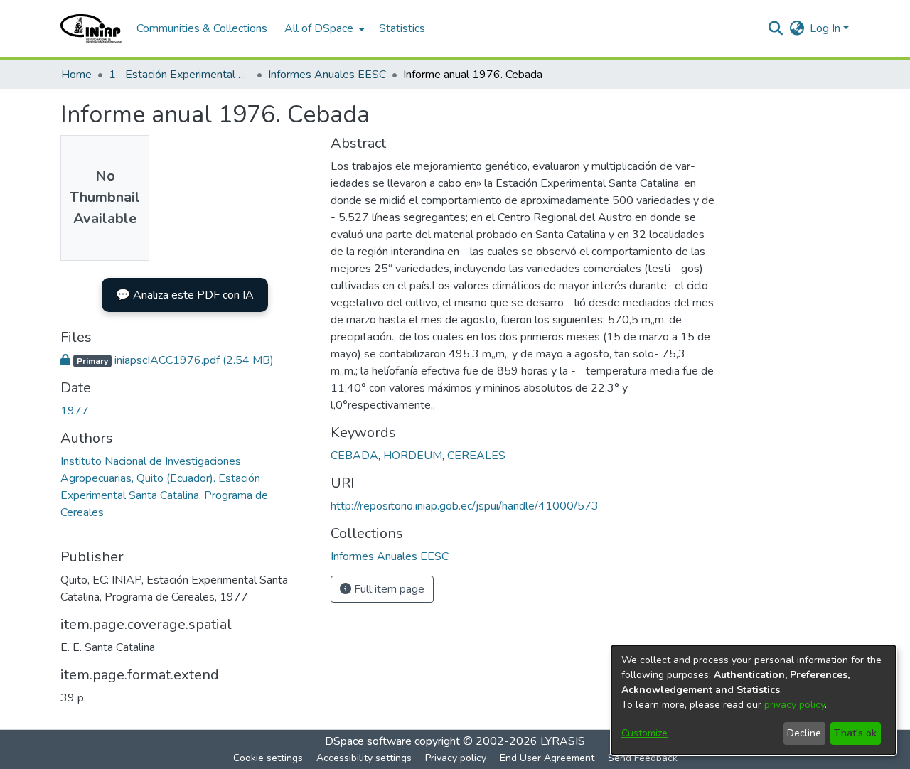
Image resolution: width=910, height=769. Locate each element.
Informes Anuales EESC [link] (327, 74)
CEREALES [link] (476, 455)
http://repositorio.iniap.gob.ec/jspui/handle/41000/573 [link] (465, 506)
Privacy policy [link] (455, 758)
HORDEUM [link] (412, 455)
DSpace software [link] (368, 741)
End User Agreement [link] (547, 758)
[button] (91, 28)
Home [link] (76, 74)
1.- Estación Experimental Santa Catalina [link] (180, 74)
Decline (804, 733)
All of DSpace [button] (318, 28)
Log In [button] (826, 28)
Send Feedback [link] (643, 758)
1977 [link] (74, 411)
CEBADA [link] (354, 455)
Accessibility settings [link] (364, 758)
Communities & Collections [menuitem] (201, 28)
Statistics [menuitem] (402, 28)
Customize (644, 733)
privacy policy (794, 704)
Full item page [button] (387, 589)
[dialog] (753, 700)
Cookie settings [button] (268, 758)
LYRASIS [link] (562, 741)
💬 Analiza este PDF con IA (185, 295)
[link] (167, 360)
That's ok (855, 733)
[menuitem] (323, 28)
